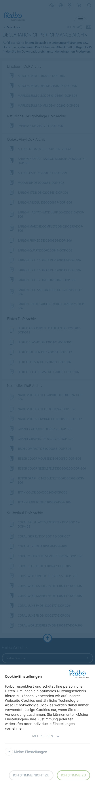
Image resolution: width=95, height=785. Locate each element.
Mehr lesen (42, 736)
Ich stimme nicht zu (31, 775)
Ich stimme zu (73, 775)
